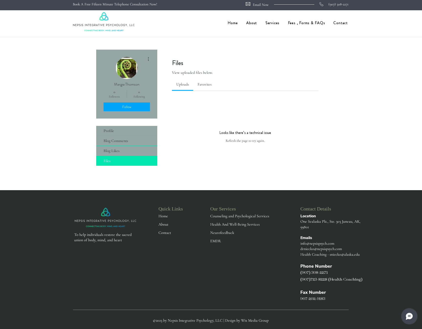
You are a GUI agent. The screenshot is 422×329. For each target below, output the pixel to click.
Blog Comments (116, 140)
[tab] (182, 84)
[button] (271, 23)
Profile (109, 130)
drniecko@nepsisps (314, 248)
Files (107, 160)
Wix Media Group (255, 320)
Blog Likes (111, 150)
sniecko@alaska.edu (345, 254)
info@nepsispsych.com (317, 243)
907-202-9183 (312, 299)
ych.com (335, 248)
